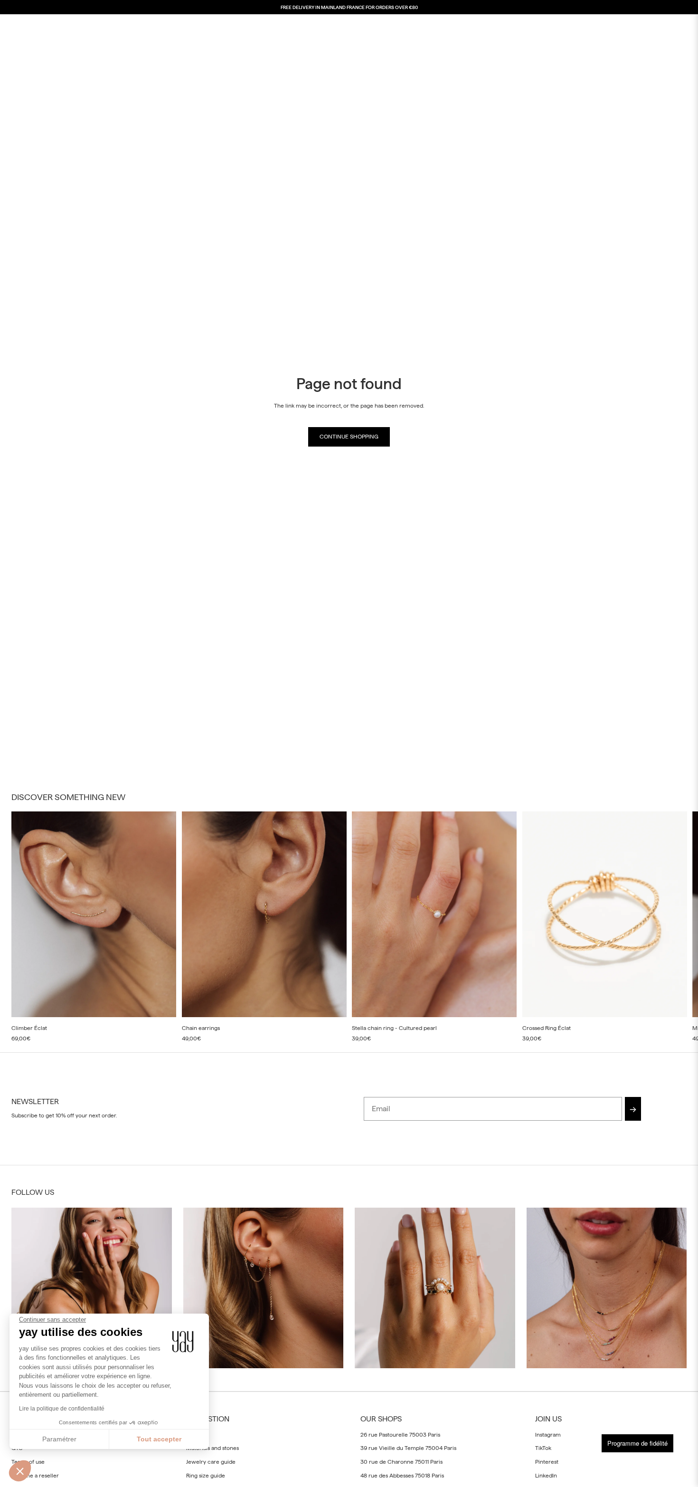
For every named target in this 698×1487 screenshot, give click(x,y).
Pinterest (546, 1461)
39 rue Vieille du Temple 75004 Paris (408, 1448)
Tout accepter (159, 1439)
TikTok (543, 1448)
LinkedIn (546, 1475)
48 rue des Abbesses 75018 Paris (402, 1475)
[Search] (635, 26)
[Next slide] (676, 926)
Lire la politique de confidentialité (61, 1408)
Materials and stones (212, 1448)
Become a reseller (35, 1475)
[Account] (655, 26)
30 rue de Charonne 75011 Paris (401, 1461)
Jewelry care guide (211, 1461)
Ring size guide (205, 1475)
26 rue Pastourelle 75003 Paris (400, 1434)
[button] (20, 1470)
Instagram (548, 1434)
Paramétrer (59, 1439)
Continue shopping (349, 436)
